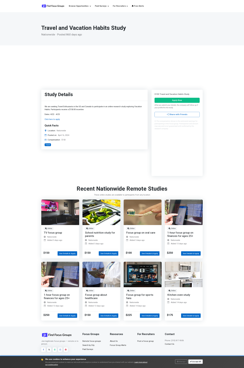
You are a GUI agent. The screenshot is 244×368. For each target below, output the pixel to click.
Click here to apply (52, 119)
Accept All (196, 362)
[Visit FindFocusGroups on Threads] (55, 349)
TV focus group (53, 233)
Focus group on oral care (140, 233)
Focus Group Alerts (118, 345)
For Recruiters (119, 6)
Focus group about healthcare (96, 296)
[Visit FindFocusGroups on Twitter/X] (49, 349)
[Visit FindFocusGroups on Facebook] (43, 349)
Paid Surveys (101, 6)
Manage (182, 362)
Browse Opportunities (79, 6)
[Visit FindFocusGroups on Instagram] (60, 349)
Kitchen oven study (178, 295)
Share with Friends (178, 114)
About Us (114, 341)
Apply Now (177, 100)
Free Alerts (139, 6)
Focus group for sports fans (139, 296)
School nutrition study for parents (100, 234)
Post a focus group (145, 341)
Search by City (88, 345)
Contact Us (169, 344)
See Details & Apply (67, 253)
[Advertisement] (122, 64)
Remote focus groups (91, 341)
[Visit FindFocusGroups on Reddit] (66, 349)
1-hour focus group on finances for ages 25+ (180, 234)
